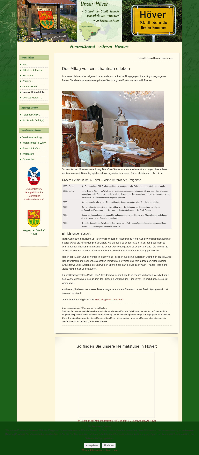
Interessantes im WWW (34, 143)
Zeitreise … (28, 81)
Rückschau (28, 75)
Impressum (28, 154)
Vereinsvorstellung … (33, 137)
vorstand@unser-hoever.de (109, 299)
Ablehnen (109, 445)
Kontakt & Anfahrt (31, 148)
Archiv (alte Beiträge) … (34, 120)
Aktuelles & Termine (32, 70)
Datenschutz (28, 159)
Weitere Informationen (93, 450)
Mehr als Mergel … (32, 97)
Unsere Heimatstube (33, 92)
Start (24, 64)
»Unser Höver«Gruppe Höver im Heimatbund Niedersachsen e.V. (34, 194)
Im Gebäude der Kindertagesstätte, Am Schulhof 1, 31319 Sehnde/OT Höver (117, 421)
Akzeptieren (92, 445)
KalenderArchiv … (31, 114)
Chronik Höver (29, 86)
